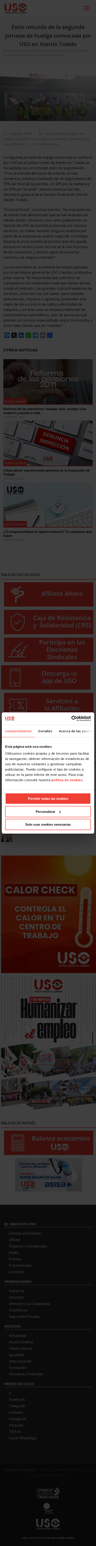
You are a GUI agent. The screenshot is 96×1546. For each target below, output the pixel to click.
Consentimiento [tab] (18, 731)
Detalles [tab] (45, 731)
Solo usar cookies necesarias (48, 824)
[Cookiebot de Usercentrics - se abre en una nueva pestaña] (71, 718)
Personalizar (45, 811)
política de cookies (67, 780)
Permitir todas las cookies (48, 798)
